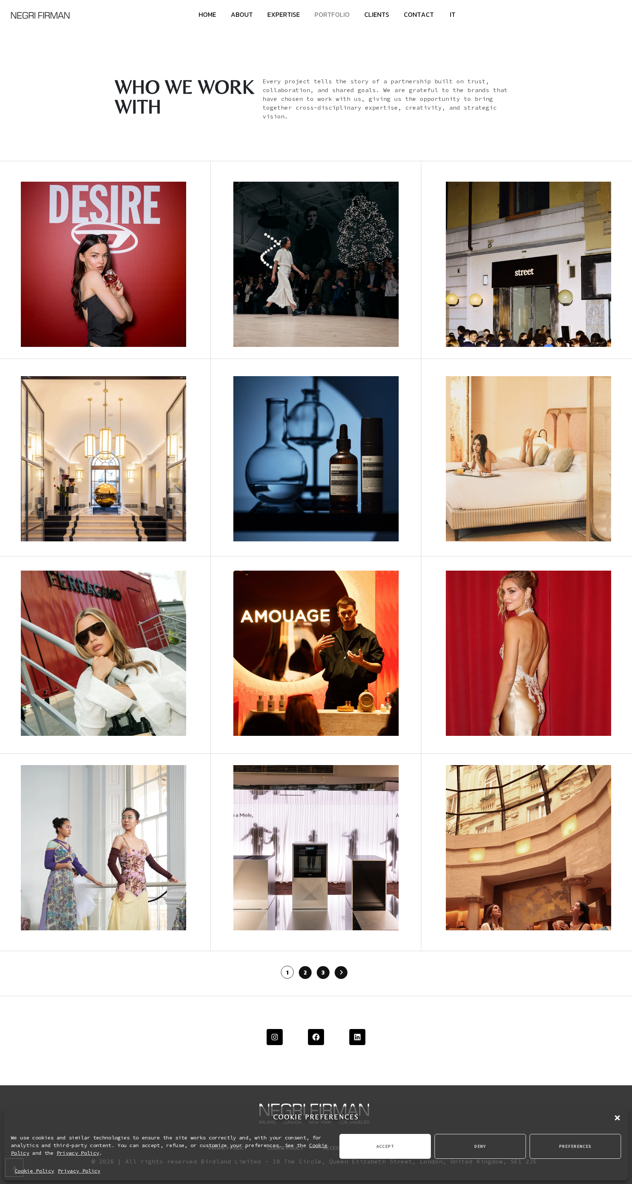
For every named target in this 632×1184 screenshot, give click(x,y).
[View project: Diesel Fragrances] (103, 264)
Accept (385, 1146)
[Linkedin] (357, 1037)
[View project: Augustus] (528, 458)
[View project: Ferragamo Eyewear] (103, 653)
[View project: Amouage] (316, 653)
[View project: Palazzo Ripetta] (103, 458)
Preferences (575, 1146)
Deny (480, 1146)
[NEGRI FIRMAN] (40, 14)
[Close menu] (608, 16)
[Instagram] (275, 1037)
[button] (617, 1117)
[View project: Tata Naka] (103, 847)
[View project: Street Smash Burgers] (528, 264)
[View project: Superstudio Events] (316, 264)
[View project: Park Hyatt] (528, 847)
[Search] (610, 80)
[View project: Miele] (316, 847)
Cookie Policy (34, 1171)
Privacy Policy (78, 1153)
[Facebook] (316, 1037)
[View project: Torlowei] (528, 653)
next (495, 63)
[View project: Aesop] (316, 458)
